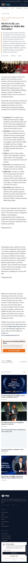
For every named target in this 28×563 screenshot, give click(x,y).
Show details (7, 550)
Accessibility (4, 540)
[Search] (22, 4)
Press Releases (5, 526)
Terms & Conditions (6, 536)
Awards (19, 55)
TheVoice (13, 55)
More (24, 372)
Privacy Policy (4, 533)
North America (19, 8)
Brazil (2, 524)
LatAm (12, 8)
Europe (3, 519)
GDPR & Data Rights (6, 538)
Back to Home (6, 13)
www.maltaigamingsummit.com (10, 335)
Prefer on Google (15, 350)
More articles (24, 361)
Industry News (5, 8)
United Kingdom (5, 521)
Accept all (14, 553)
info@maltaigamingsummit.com (17, 326)
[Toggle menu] (25, 4)
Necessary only (14, 556)
